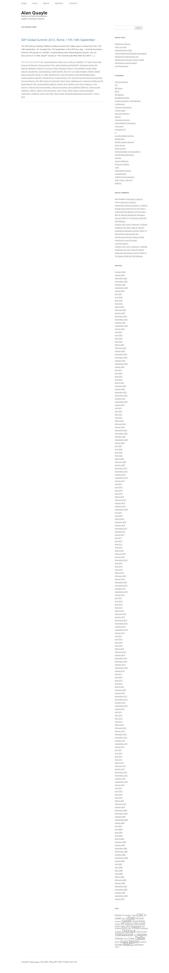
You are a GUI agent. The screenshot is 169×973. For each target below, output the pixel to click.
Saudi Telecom (26, 84)
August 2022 (120, 367)
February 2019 (120, 500)
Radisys (123, 926)
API (42, 62)
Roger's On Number (52, 81)
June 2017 (118, 541)
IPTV (69, 71)
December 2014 (121, 620)
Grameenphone (45, 71)
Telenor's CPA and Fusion (46, 90)
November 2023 (121, 319)
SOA (65, 84)
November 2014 (121, 623)
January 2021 (120, 427)
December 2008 (121, 848)
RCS (37, 81)
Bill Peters (119, 88)
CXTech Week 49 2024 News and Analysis (131, 53)
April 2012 (119, 721)
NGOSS (97, 71)
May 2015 (118, 604)
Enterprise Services (122, 120)
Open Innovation (67, 74)
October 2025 (120, 272)
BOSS (56, 68)
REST (41, 81)
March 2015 (119, 611)
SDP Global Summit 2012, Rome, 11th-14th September (58, 40)
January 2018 (120, 525)
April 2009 (119, 835)
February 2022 (120, 386)
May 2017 (118, 544)
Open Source (120, 145)
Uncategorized (120, 174)
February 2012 (120, 728)
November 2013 (121, 661)
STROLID (136, 928)
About (46, 3)
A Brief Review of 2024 (123, 50)
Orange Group (48, 78)
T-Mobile (118, 931)
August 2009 (120, 823)
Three (64, 90)
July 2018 (118, 512)
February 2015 (120, 614)
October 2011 (120, 740)
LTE (73, 71)
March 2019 (119, 497)
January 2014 (120, 655)
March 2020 (119, 459)
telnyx (126, 938)
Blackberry (33, 68)
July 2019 (118, 484)
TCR (135, 935)
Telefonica (25, 90)
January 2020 (120, 465)
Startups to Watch (122, 164)
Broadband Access (122, 98)
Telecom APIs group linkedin (40, 87)
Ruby (68, 81)
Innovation (119, 126)
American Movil (44, 65)
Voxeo (42, 93)
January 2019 (120, 503)
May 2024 (118, 300)
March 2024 (119, 307)
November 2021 (121, 395)
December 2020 (121, 430)
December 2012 (121, 696)
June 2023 (118, 335)
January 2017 (120, 557)
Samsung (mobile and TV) (93, 81)
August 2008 (120, 861)
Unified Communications (124, 177)
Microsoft (139, 923)
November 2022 (121, 357)
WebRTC (80, 62)
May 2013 (118, 680)
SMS (129, 928)
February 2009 (120, 842)
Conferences (120, 104)
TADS (117, 167)
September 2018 (121, 509)
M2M (77, 71)
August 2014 (120, 633)
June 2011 (118, 753)
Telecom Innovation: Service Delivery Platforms (70, 87)
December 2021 (121, 392)
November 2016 (121, 560)
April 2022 (119, 379)
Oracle (117, 926)
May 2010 (118, 794)
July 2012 (118, 712)
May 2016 (118, 566)
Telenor (33, 90)
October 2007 (120, 892)
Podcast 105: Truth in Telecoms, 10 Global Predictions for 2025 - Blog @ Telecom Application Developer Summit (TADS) (131, 227)
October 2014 (120, 626)
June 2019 (118, 487)
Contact (73, 3)
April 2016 (119, 569)
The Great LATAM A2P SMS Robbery (129, 256)
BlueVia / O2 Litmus (45, 68)
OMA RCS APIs (54, 74)
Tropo (131, 938)
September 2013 (121, 668)
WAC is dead (59, 93)
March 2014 (119, 649)
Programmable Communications (127, 151)
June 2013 (118, 677)
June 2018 (118, 516)
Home (24, 3)
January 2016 (120, 579)
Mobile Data (119, 139)
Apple (134, 915)
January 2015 (120, 617)
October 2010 (120, 778)
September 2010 (121, 782)
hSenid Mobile (138, 921)
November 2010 (121, 775)
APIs (53, 65)
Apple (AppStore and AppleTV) (67, 65)
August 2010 (120, 785)
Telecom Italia (94, 87)
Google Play (33, 71)
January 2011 (120, 769)
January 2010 (120, 807)
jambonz (129, 923)
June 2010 (118, 791)
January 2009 (120, 845)
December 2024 (121, 278)
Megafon (83, 71)
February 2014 (120, 652)
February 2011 (120, 766)
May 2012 (118, 718)
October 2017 (120, 531)
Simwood (118, 928)
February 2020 (120, 462)
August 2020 (120, 443)
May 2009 (118, 832)
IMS (65, 71)
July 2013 (118, 674)
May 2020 (118, 452)
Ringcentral (136, 926)
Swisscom (89, 84)
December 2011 (121, 734)
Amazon (118, 915)
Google (127, 921)
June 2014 (118, 639)
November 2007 (121, 889)
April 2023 (119, 341)
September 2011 (121, 744)
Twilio (69, 90)
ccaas (118, 918)
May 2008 (118, 870)
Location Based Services (124, 136)
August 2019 (120, 481)
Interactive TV (120, 129)
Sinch (125, 928)
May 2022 (118, 376)
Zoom (117, 946)
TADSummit (124, 934)
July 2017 (118, 538)
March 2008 (119, 877)
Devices (118, 117)
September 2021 (121, 402)
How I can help (120, 47)
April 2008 (119, 873)
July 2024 (118, 294)
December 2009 (121, 810)
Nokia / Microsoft (28, 74)
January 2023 (120, 351)
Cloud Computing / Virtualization (128, 101)
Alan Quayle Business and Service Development (34, 14)
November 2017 (121, 528)
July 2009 (118, 826)
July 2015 (118, 598)
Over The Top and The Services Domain (87, 78)
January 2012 (120, 731)
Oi (42, 74)
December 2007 (121, 886)
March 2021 (119, 421)
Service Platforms (51, 62)
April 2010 (119, 797)
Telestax (119, 938)
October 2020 (120, 436)
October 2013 (120, 664)
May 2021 (118, 414)
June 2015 (118, 601)
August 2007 (120, 899)
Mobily (90, 71)
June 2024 (118, 297)
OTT (69, 78)
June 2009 (118, 829)
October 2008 (120, 854)
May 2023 (118, 338)
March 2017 (119, 550)
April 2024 (119, 303)
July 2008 (118, 864)
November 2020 (121, 433)
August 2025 (120, 275)
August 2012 (120, 709)
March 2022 (119, 383)
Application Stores (87, 65)
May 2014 (118, 642)
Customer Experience (123, 107)
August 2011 (120, 747)
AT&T (140, 915)
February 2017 (120, 554)
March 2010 (119, 801)
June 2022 (118, 373)
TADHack (129, 931)
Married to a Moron (122, 44)
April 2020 (119, 455)
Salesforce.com (77, 81)
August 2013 (120, 671)
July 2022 (118, 370)
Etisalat (88, 68)
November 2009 (121, 813)
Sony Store (80, 84)
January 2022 (120, 389)
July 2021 (118, 408)
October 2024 (120, 284)
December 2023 (121, 316)
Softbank (71, 84)
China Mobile (79, 68)
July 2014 (118, 636)
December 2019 (121, 468)
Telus (59, 90)
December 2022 (121, 354)
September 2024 (121, 288)
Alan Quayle (34, 962)
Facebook (118, 921)
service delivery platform (47, 84)
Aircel (95, 62)
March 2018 (119, 519)
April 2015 (119, 607)
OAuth (38, 74)
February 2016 (120, 576)
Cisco (124, 918)
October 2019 (120, 474)
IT (115, 132)
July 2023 (118, 332)
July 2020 (118, 446)
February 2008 (120, 880)
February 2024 (120, 310)
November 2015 (121, 585)
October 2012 (120, 702)
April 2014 (119, 645)
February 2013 (120, 690)
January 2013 (120, 693)
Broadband (119, 94)
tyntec (117, 942)
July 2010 (118, 788)
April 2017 (119, 547)
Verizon (76, 90)
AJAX (99, 62)
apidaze (128, 915)
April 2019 (119, 493)
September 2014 (121, 630)
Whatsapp (139, 944)
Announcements (121, 82)
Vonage (118, 944)
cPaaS (130, 917)
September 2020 (121, 440)
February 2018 (120, 522)
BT (145, 915)
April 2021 (119, 417)
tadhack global (141, 931)
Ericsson (139, 918)
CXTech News (120, 110)
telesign (142, 934)
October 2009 (120, 816)
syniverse (144, 928)
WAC (52, 93)
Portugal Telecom (28, 81)
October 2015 (120, 588)
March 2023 (119, 345)
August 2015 (120, 595)
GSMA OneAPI (57, 71)
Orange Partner (61, 78)
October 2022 (120, 360)
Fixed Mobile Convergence (125, 123)
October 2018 (120, 506)
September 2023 (121, 326)
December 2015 (121, 582)
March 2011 (119, 763)
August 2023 (120, 329)
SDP (34, 84)
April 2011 (119, 759)
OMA (46, 74)
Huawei (117, 924)
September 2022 (121, 364)
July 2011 (118, 750)
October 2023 (120, 322)
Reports (59, 3)
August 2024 (120, 291)
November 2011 (121, 737)
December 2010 (121, 772)
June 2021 (118, 411)
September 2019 (121, 478)
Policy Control (120, 148)
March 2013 (119, 687)
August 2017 (120, 535)
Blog (34, 3)
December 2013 (121, 658)
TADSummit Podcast (123, 170)
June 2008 (118, 867)
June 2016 (118, 563)
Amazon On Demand (29, 65)
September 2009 (121, 820)
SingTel (60, 84)
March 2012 (119, 725)
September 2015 (121, 592)
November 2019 (121, 471)
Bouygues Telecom (66, 68)
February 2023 (120, 348)
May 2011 (118, 756)
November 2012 (121, 699)
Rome (62, 81)
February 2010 (120, 804)
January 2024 (120, 313)
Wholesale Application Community (78, 93)
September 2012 (121, 706)
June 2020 (118, 449)
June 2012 (118, 715)
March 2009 (119, 839)
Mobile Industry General (124, 142)
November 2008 (121, 851)
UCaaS (124, 941)
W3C (47, 93)
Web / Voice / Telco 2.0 (67, 62)
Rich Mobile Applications (124, 155)
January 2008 (120, 883)
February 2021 (120, 424)
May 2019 (118, 490)
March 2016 (119, 573)
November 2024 (121, 281)
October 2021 (120, 398)
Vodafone (35, 93)
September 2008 (121, 858)
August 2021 (120, 405)
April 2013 (119, 683)
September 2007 (121, 896)
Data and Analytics (122, 113)
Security (118, 158)
